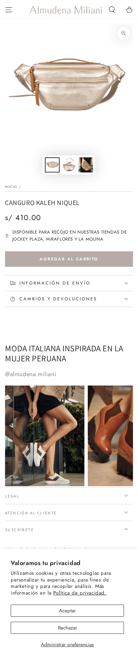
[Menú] (8, 9)
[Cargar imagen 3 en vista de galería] (85, 164)
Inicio (11, 186)
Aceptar (67, 610)
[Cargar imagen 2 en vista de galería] (69, 164)
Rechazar (67, 627)
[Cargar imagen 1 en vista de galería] (52, 164)
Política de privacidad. (80, 593)
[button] (112, 9)
